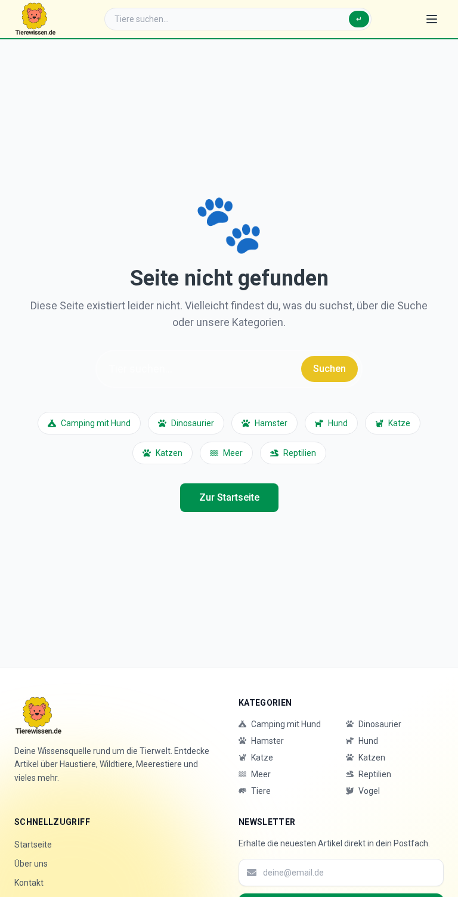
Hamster (271, 423)
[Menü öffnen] (432, 19)
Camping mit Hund (96, 423)
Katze (399, 423)
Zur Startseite (229, 497)
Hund (338, 423)
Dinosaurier (192, 423)
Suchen (329, 368)
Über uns (31, 863)
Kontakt (29, 882)
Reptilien (299, 453)
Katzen (169, 453)
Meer (233, 453)
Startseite (33, 844)
